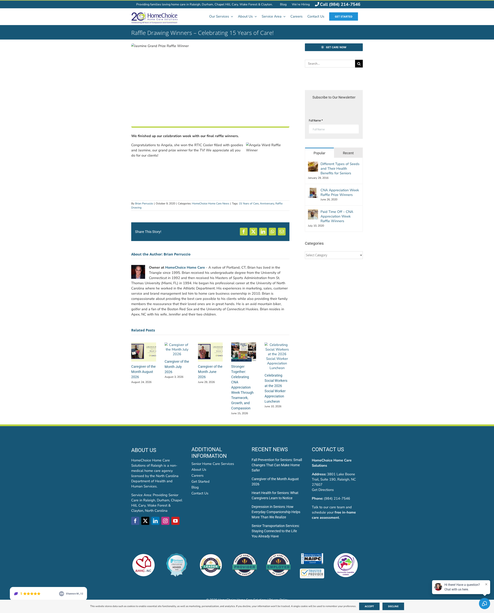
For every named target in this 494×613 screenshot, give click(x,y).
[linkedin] (155, 521)
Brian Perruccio (144, 203)
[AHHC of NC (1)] (143, 554)
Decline (393, 606)
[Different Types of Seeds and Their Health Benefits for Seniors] (313, 164)
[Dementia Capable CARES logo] (345, 554)
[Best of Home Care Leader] (211, 554)
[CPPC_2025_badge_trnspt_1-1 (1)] (177, 554)
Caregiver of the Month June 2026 (210, 371)
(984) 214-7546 (337, 498)
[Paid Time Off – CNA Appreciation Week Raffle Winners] (313, 212)
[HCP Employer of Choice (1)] (278, 554)
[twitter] (145, 521)
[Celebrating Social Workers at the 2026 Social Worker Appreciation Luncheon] (277, 344)
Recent (348, 153)
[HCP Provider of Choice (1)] (244, 554)
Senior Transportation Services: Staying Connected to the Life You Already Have (275, 531)
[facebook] (135, 521)
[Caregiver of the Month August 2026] (143, 344)
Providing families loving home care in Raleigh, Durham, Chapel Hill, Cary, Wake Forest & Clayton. (204, 4)
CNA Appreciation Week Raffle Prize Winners (340, 192)
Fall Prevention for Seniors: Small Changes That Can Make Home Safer (277, 465)
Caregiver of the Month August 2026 (143, 371)
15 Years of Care (249, 203)
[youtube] (175, 521)
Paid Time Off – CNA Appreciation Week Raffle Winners (337, 216)
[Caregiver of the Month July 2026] (177, 344)
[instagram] (165, 521)
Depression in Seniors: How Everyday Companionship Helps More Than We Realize (276, 512)
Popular (319, 153)
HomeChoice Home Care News (210, 203)
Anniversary (267, 203)
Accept (369, 606)
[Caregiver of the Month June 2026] (210, 344)
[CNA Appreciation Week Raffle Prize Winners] (313, 190)
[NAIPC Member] (312, 554)
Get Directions (323, 489)
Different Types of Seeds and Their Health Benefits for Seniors (340, 168)
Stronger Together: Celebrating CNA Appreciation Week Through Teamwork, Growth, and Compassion (242, 387)
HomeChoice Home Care (185, 267)
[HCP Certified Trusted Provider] (312, 569)
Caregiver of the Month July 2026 (177, 366)
